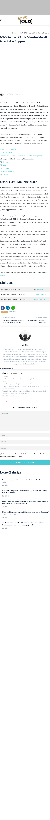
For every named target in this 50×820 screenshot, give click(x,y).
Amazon (40, 289)
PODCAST (20, 33)
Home (14, 33)
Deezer (5, 175)
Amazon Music (8, 171)
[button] (3, 308)
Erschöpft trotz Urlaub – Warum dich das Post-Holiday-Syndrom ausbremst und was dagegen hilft (23, 524)
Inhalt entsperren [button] (6, 153)
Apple (5, 165)
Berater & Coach (40, 299)
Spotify (5, 162)
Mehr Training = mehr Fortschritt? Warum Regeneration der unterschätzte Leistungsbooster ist (25, 502)
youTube (6, 168)
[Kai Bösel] (2, 94)
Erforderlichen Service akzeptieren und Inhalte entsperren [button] (21, 156)
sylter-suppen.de (40, 294)
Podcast (12, 312)
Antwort (4, 401)
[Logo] (25, 20)
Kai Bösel (9, 94)
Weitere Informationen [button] (8, 149)
